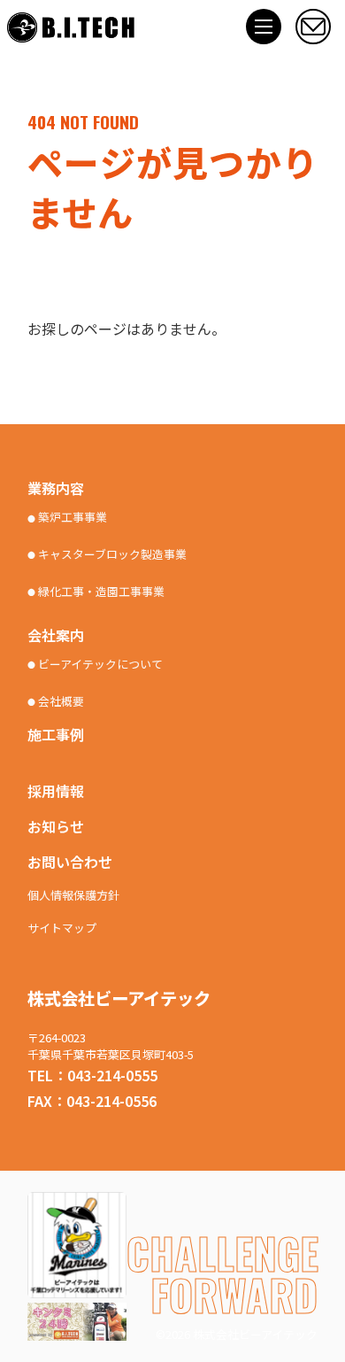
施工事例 (55, 734)
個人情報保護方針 (73, 896)
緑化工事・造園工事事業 (96, 592)
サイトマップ (61, 928)
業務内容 (55, 488)
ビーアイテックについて (95, 664)
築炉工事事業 (67, 517)
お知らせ (55, 826)
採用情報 (55, 791)
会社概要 (55, 701)
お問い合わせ (69, 862)
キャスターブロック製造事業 (107, 554)
